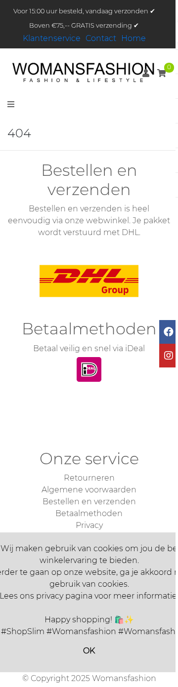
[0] (161, 73)
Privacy (89, 525)
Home (133, 38)
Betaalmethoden (89, 513)
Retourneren (89, 478)
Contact (101, 38)
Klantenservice (52, 38)
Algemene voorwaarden (89, 489)
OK (89, 650)
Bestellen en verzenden (89, 501)
